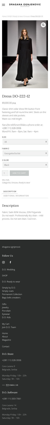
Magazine (6, 339)
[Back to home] (25, 5)
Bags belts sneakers (11, 297)
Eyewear (6, 314)
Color (5, 160)
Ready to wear (18, 16)
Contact (5, 346)
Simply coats (8, 291)
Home (4, 16)
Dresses (27, 16)
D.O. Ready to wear (11, 281)
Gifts (4, 304)
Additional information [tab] (16, 196)
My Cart (5, 323)
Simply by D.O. (9, 287)
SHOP (10, 16)
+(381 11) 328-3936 (11, 128)
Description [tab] (9, 191)
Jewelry (5, 307)
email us (13, 385)
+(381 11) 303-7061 (11, 398)
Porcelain (6, 310)
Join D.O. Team (9, 327)
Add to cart (19, 173)
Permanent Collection (12, 294)
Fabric (5, 148)
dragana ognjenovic (11, 246)
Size (4, 137)
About (5, 336)
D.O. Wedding (8, 269)
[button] (3, 5)
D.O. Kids (6, 317)
